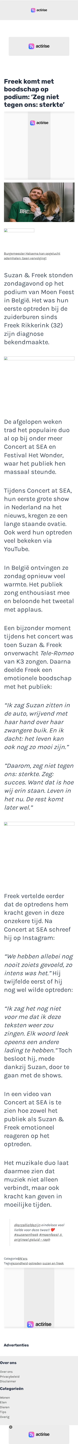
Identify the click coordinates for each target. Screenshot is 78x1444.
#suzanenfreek (26, 1235)
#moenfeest (48, 1235)
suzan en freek (53, 1263)
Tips (3, 1412)
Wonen (5, 1397)
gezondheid (19, 1263)
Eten (3, 1402)
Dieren (4, 1407)
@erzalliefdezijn (27, 1225)
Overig (4, 1417)
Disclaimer (8, 1381)
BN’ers (22, 1258)
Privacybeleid (10, 1376)
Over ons (6, 1371)
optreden (35, 1263)
